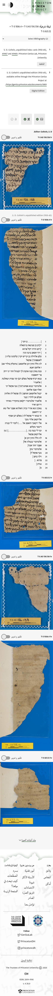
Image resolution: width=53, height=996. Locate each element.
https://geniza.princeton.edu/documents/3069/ (26, 84)
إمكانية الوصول (26, 960)
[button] (42, 7)
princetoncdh (28, 948)
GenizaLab (26, 934)
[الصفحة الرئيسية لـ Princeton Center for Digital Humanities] (17, 920)
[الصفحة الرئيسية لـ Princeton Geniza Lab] (36, 921)
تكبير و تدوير (16, 137)
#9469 (15, 53)
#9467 (5, 53)
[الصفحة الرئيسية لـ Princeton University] (26, 991)
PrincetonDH (28, 941)
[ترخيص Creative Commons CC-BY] (26, 974)
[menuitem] (48, 870)
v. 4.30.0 (26, 983)
